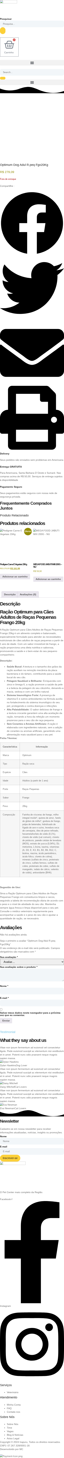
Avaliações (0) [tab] (28, 594)
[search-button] (2, 78)
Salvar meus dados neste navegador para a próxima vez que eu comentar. (30, 1014)
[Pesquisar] (2, 30)
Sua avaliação (9, 957)
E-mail (4, 998)
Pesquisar (6, 19)
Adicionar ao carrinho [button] (15, 576)
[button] (32, 63)
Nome (4, 986)
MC (21, 1449)
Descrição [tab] (10, 594)
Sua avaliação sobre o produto (18, 967)
